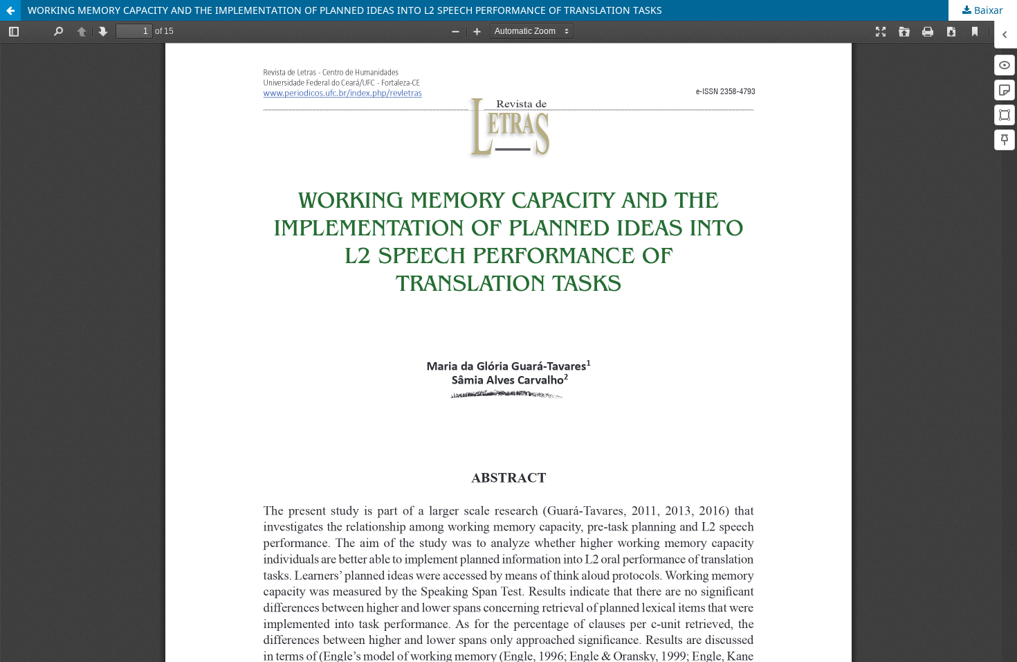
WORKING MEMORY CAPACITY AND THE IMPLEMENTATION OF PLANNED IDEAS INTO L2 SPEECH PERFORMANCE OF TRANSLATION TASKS (345, 10)
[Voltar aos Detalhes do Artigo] (10, 10)
